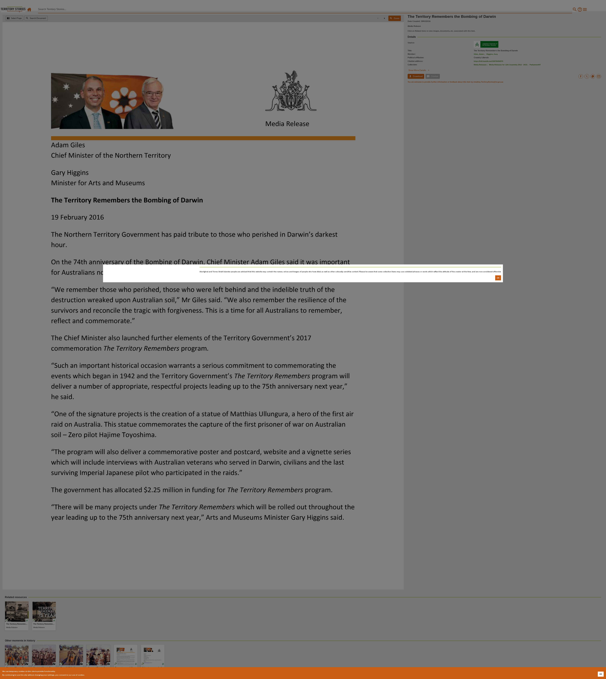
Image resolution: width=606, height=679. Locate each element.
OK (498, 277)
